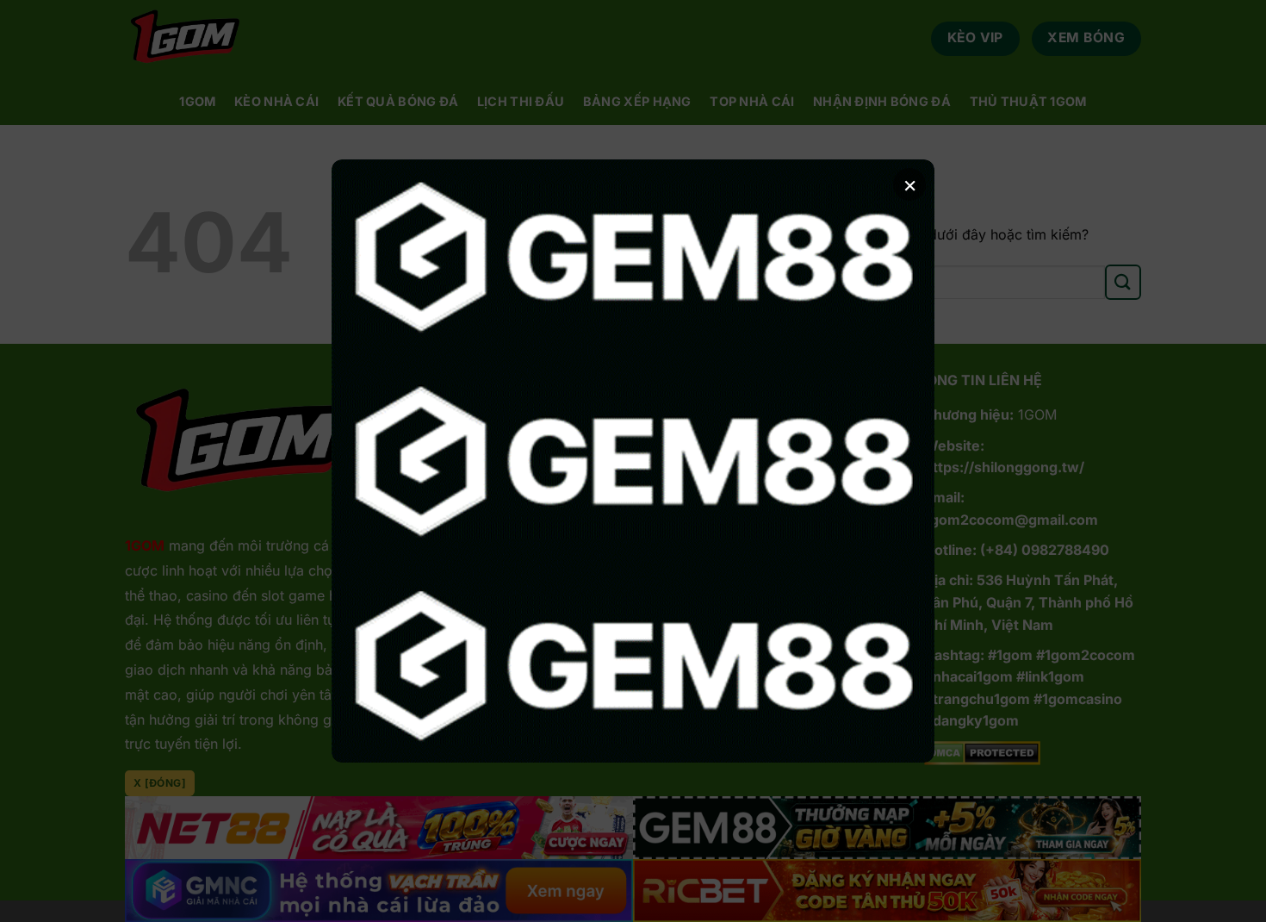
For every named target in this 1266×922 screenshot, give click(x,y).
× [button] (910, 184)
